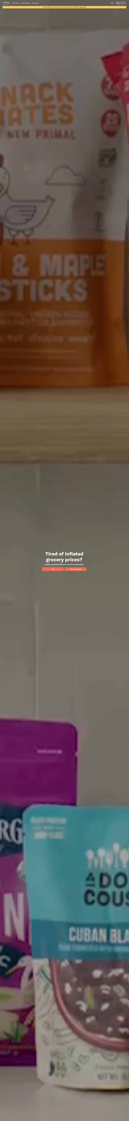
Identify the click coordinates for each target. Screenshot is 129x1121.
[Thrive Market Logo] (6, 3)
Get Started (122, 3)
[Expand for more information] (79, 7)
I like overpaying (75, 569)
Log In (112, 3)
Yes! (53, 569)
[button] (64, 7)
